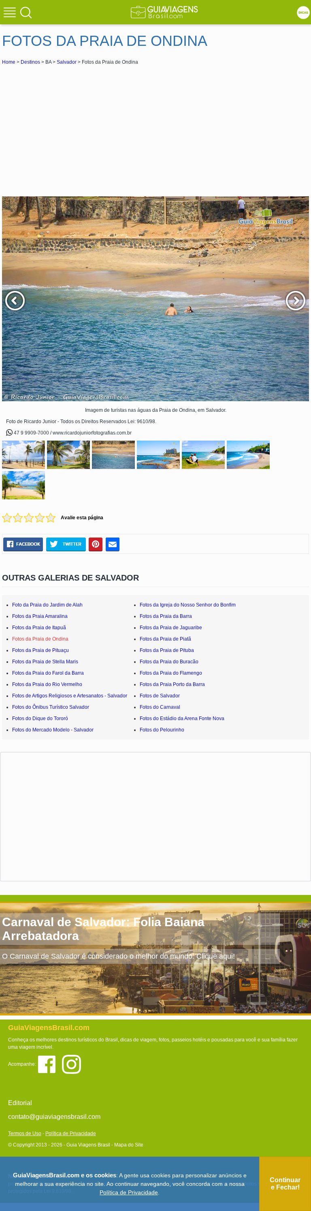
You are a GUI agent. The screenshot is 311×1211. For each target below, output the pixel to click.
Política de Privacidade (70, 1133)
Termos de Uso (24, 1133)
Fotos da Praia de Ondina (40, 639)
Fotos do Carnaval (160, 707)
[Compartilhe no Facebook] (23, 544)
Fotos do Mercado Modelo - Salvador (53, 730)
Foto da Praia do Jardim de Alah (47, 605)
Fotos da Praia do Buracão (169, 662)
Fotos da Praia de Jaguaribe (171, 627)
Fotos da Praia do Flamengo (171, 673)
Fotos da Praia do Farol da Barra (48, 673)
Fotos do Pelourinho (162, 730)
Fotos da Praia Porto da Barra (172, 684)
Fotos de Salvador (160, 696)
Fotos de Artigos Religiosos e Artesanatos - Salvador (69, 696)
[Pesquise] (26, 12)
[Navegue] (11, 13)
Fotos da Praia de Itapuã (39, 627)
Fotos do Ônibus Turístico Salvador (50, 707)
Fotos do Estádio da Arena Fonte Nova (182, 718)
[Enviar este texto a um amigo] (112, 544)
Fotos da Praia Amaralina (40, 616)
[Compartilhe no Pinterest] (96, 544)
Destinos (30, 62)
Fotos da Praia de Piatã (165, 639)
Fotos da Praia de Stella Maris (45, 662)
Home (8, 62)
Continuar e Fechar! (285, 1184)
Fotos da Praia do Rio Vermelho (47, 684)
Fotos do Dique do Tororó (40, 718)
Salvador (67, 62)
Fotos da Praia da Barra (166, 616)
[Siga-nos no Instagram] (73, 1063)
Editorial (20, 1102)
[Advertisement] (74, 127)
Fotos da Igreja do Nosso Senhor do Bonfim (188, 605)
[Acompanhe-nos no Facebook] (49, 1063)
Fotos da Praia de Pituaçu (40, 650)
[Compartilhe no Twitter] (66, 544)
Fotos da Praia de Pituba (167, 650)
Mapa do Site (128, 1145)
